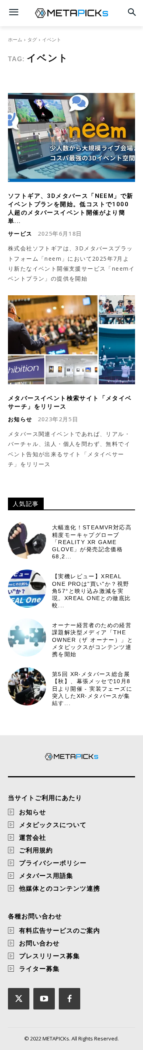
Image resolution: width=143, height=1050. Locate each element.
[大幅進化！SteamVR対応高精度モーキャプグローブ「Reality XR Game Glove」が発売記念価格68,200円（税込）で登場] (27, 540)
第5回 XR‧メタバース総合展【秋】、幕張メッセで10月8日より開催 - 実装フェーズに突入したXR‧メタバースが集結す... (92, 688)
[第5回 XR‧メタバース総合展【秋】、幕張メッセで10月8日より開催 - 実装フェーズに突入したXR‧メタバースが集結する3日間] (27, 686)
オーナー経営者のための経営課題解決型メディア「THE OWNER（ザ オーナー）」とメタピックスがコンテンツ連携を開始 (92, 639)
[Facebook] (69, 998)
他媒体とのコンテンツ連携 (59, 888)
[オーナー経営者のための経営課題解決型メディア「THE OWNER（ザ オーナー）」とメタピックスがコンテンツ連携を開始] (27, 637)
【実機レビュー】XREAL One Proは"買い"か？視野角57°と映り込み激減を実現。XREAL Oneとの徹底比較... (91, 590)
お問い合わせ (39, 943)
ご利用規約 (36, 850)
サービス (20, 233)
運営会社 (32, 837)
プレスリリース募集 (49, 955)
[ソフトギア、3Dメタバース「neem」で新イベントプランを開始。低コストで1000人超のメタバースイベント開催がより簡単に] (71, 137)
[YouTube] (44, 998)
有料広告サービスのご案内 (59, 930)
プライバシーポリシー (53, 862)
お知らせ (20, 419)
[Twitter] (18, 998)
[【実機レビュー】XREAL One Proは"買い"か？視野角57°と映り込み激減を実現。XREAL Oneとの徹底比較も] (27, 589)
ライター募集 (39, 968)
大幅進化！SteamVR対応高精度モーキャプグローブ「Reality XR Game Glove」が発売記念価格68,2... (91, 542)
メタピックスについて (53, 824)
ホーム (15, 39)
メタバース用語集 (46, 875)
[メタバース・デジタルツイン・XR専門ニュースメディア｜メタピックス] (71, 13)
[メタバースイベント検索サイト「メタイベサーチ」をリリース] (71, 339)
